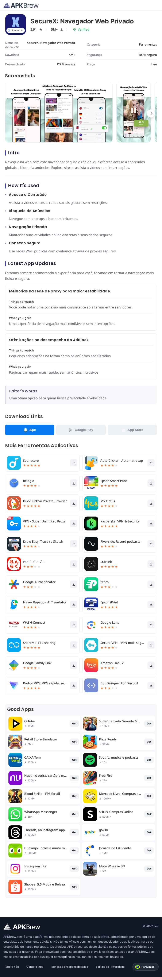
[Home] (21, 5)
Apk (32, 430)
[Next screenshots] (151, 113)
